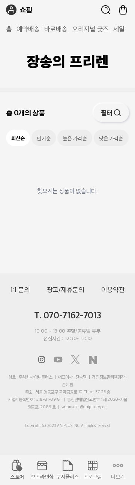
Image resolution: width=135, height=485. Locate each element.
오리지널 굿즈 (90, 29)
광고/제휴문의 (65, 289)
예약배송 (28, 29)
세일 (119, 29)
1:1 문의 (20, 289)
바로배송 (56, 29)
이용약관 (113, 289)
